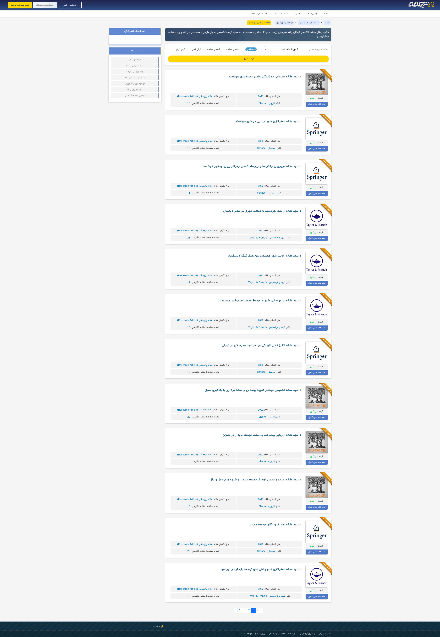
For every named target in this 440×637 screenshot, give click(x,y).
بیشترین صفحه (233, 49)
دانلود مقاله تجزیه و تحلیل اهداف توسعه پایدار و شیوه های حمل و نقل (255, 480)
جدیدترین (251, 49)
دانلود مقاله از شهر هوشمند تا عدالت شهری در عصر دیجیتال (262, 211)
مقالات (328, 23)
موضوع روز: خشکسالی (135, 95)
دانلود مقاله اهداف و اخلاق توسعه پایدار (275, 524)
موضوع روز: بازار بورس (134, 83)
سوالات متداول (281, 14)
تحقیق (298, 14)
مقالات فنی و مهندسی (309, 23)
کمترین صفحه (213, 49)
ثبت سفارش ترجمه (20, 5)
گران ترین (180, 49)
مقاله (326, 14)
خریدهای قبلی (69, 5)
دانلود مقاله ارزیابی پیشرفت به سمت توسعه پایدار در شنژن (262, 435)
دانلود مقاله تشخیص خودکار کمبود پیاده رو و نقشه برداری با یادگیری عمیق (253, 390)
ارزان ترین (196, 49)
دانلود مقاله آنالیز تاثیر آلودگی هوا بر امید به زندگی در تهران (261, 345)
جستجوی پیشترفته (134, 72)
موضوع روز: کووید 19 (135, 78)
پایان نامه (312, 14)
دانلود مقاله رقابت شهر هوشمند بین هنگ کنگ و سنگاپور (264, 256)
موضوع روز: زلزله (134, 89)
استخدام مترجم (259, 14)
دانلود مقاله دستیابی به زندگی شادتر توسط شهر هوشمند (264, 77)
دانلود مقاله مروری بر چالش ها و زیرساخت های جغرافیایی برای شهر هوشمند (252, 166)
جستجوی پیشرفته (44, 5)
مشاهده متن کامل (316, 104)
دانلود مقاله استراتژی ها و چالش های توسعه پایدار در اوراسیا (261, 569)
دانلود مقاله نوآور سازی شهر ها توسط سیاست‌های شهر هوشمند (260, 300)
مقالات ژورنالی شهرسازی (259, 23)
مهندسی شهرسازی (284, 23)
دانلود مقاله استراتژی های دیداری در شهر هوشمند (268, 121)
